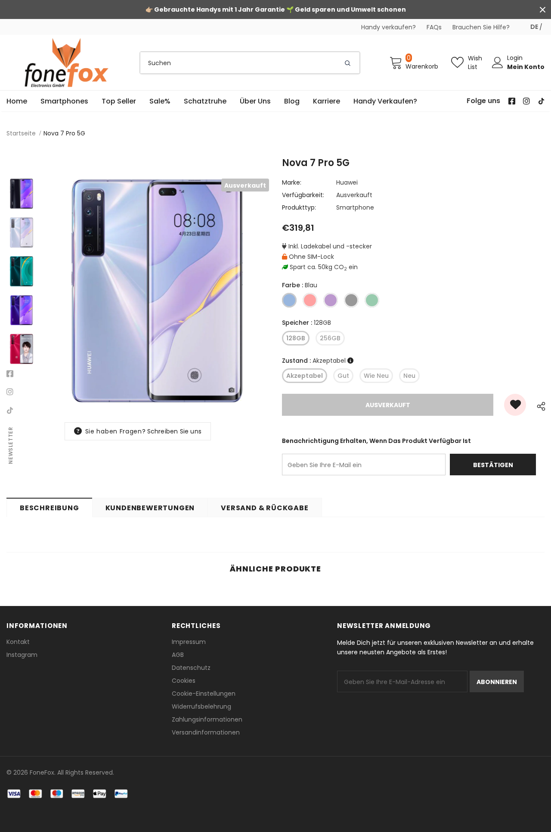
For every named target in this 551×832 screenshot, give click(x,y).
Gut (343, 375)
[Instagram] (10, 392)
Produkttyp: (299, 207)
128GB (295, 338)
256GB (330, 338)
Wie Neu (376, 375)
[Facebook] (10, 374)
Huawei (347, 182)
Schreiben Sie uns (174, 431)
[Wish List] (515, 405)
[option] (157, 291)
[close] (542, 9)
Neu (409, 375)
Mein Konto (526, 67)
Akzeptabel (304, 375)
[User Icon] (498, 62)
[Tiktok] (10, 410)
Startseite (21, 133)
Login (515, 57)
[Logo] (66, 62)
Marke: (291, 182)
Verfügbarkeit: (303, 195)
